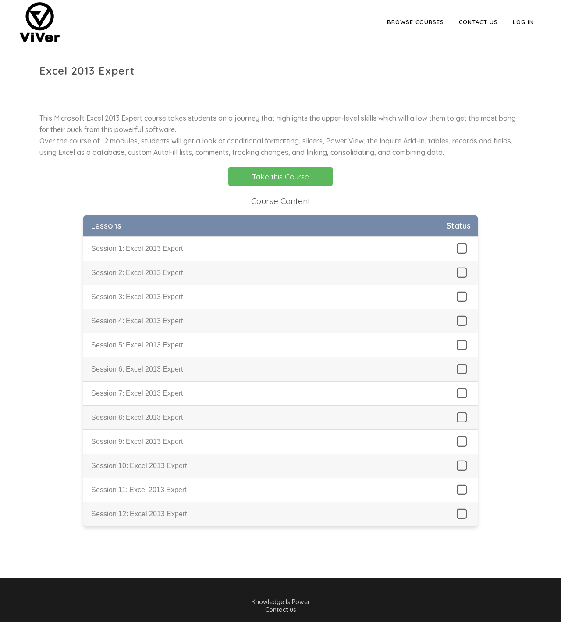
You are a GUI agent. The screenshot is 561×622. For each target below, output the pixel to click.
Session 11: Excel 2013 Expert (138, 489)
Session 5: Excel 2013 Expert (137, 345)
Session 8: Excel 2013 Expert (137, 417)
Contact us (280, 610)
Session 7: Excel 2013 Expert (137, 393)
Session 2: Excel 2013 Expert (137, 272)
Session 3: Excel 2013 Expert (137, 296)
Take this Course (280, 176)
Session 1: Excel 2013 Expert (137, 248)
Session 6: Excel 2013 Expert (137, 369)
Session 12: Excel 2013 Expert (139, 514)
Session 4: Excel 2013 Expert (137, 321)
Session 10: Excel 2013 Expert (139, 465)
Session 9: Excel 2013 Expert (137, 441)
